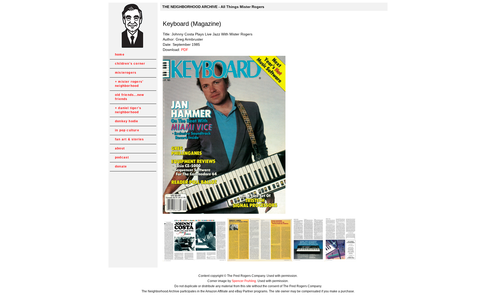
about (120, 148)
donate (121, 166)
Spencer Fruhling (244, 281)
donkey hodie (126, 121)
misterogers (125, 72)
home (120, 54)
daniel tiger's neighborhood (128, 110)
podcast (122, 157)
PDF (184, 50)
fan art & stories (129, 139)
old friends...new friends (129, 97)
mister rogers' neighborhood (129, 84)
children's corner (130, 63)
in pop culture (127, 130)
